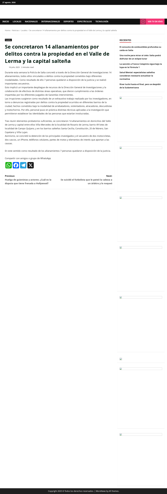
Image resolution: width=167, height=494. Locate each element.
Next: (86, 179)
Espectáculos (84, 21)
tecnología (101, 21)
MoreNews (101, 491)
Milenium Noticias (33, 12)
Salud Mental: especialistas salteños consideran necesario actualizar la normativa (137, 75)
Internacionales (50, 21)
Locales (17, 21)
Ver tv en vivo (155, 21)
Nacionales (31, 21)
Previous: (28, 179)
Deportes (69, 21)
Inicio (5, 21)
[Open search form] (137, 21)
